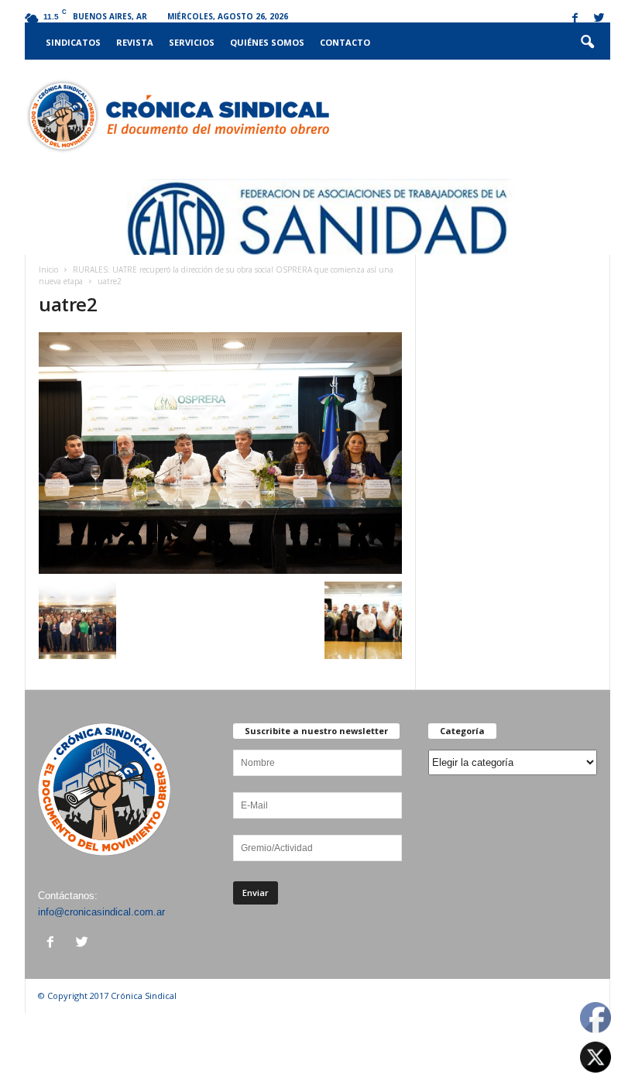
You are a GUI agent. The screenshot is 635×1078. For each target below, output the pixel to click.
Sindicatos (73, 42)
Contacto (345, 42)
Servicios (192, 42)
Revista (134, 42)
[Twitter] (598, 19)
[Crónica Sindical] (177, 116)
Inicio (48, 269)
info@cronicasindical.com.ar (101, 912)
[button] (587, 43)
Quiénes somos (267, 42)
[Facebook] (574, 19)
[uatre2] (220, 453)
